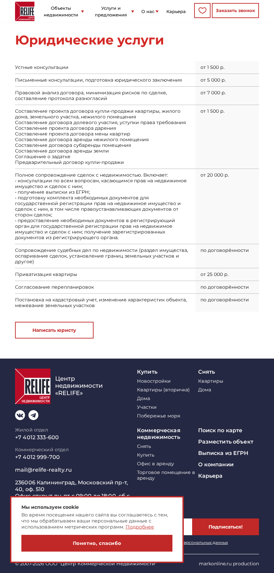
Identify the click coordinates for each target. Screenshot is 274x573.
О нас (147, 11)
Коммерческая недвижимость (158, 433)
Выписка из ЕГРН (223, 453)
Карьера (176, 11)
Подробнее (140, 527)
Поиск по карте (220, 430)
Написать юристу (54, 330)
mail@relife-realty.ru (43, 470)
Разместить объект (225, 442)
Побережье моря (158, 416)
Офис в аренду (155, 464)
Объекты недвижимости (61, 11)
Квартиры (210, 381)
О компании (216, 464)
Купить (147, 372)
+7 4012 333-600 (37, 437)
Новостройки (154, 381)
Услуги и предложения (111, 11)
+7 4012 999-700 (37, 457)
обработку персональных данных (193, 542)
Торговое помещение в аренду (166, 475)
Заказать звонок (235, 10)
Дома (143, 398)
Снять (206, 372)
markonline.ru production (229, 563)
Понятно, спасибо (97, 543)
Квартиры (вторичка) (163, 390)
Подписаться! (226, 527)
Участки (147, 407)
